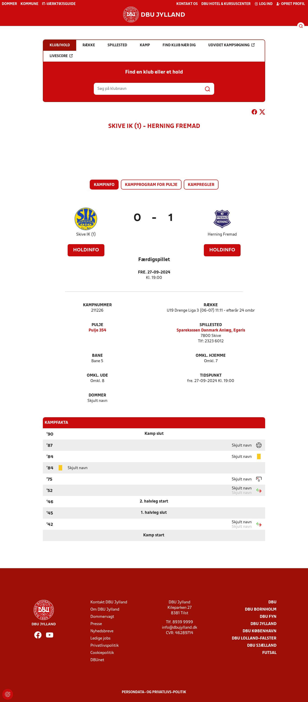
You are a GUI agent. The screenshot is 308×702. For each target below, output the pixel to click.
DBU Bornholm (260, 610)
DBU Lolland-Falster (254, 638)
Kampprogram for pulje (151, 185)
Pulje (97, 325)
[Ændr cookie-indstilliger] (7, 694)
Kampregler (201, 185)
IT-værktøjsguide (59, 4)
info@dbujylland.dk (179, 628)
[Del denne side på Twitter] (262, 112)
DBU (272, 602)
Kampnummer (97, 305)
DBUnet (97, 660)
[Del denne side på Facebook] (254, 112)
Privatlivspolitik (104, 646)
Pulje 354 (97, 330)
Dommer (9, 4)
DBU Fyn (268, 617)
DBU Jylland (263, 624)
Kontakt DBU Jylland (108, 602)
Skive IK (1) (86, 234)
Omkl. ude (97, 376)
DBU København (259, 631)
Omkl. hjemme (211, 356)
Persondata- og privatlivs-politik (154, 692)
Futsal (269, 653)
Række (211, 305)
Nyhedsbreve (101, 631)
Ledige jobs (100, 638)
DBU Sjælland (261, 646)
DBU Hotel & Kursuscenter (226, 4)
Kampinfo (104, 185)
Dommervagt (102, 617)
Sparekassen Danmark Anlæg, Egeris (211, 330)
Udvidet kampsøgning (229, 45)
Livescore (59, 56)
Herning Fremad (222, 234)
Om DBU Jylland (104, 610)
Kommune (29, 4)
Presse (96, 624)
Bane (97, 356)
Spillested (211, 325)
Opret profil (293, 4)
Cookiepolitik (102, 653)
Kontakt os (187, 4)
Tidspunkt (211, 376)
